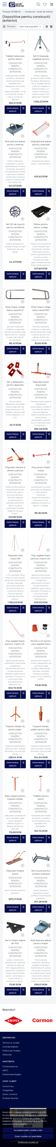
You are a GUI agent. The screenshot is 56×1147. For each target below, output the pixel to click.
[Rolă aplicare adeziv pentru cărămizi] (15, 129)
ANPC (5, 1070)
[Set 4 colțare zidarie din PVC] (15, 927)
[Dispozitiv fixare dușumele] (41, 369)
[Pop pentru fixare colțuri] (41, 455)
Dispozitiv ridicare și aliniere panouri (15, 469)
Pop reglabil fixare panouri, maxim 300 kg (15, 643)
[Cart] (51, 4)
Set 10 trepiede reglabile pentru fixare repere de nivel (40, 58)
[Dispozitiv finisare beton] (15, 858)
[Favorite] (45, 4)
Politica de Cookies (11, 1050)
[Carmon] (42, 1025)
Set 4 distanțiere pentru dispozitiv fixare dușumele (15, 384)
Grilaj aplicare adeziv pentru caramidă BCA (40, 143)
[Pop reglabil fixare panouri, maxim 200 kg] (41, 543)
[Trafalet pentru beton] (41, 783)
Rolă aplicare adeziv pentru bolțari (41, 942)
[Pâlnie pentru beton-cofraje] (41, 211)
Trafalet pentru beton (41, 797)
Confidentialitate (10, 1047)
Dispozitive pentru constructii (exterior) (15, 67)
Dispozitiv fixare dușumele (41, 383)
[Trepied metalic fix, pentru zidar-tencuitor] (15, 714)
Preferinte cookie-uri (28, 1142)
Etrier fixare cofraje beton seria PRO (40, 308)
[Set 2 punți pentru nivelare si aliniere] (41, 858)
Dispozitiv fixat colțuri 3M (15, 557)
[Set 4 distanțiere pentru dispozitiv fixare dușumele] (15, 369)
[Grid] (51, 26)
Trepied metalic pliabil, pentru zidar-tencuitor (41, 728)
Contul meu (8, 1086)
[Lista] (46, 26)
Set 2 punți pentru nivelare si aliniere (40, 872)
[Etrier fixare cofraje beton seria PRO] (41, 294)
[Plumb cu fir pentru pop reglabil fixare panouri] (41, 628)
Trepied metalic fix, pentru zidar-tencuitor (15, 728)
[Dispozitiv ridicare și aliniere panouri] (15, 455)
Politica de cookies (31, 1118)
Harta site (7, 1054)
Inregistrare (7, 1090)
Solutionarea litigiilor (11, 1074)
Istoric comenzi (9, 1094)
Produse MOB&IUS (11, 11)
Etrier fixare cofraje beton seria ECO (15, 308)
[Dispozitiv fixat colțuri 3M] (15, 543)
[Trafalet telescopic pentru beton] (15, 43)
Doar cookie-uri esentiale (28, 1136)
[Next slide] (51, 1020)
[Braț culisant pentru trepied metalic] (15, 783)
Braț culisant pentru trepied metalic (15, 797)
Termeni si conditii (10, 1043)
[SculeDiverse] (15, 4)
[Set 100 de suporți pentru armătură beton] (15, 211)
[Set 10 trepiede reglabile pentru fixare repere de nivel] (41, 43)
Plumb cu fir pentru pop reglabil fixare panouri (41, 643)
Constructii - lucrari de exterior (39, 11)
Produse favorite (10, 1098)
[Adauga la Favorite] (22, 51)
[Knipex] (13, 1025)
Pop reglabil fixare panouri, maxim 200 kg (41, 557)
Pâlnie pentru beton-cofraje (41, 226)
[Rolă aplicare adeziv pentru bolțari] (41, 927)
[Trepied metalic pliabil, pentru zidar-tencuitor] (41, 714)
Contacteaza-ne (10, 1066)
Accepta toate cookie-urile (28, 1130)
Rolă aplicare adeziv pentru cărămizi (15, 143)
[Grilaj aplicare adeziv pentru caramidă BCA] (41, 129)
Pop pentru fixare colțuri (41, 469)
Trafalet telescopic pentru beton (15, 57)
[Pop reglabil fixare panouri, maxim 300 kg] (15, 628)
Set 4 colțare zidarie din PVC (15, 942)
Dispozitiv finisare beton (15, 872)
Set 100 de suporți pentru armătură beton (15, 226)
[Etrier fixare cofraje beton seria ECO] (15, 294)
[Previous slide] (5, 1020)
